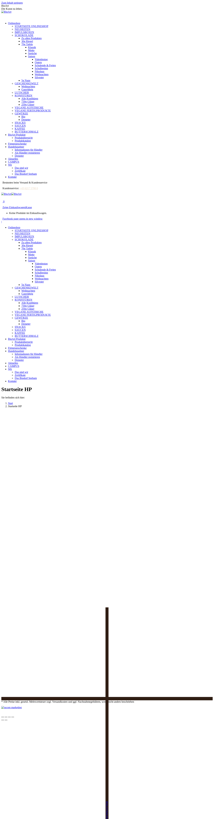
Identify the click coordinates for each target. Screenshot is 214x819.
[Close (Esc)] (2, 717)
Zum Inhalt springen (12, 2)
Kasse (29, 207)
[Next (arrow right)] (6, 720)
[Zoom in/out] (12, 717)
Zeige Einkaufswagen (14, 207)
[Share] (6, 717)
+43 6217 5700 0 (29, 188)
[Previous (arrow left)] (2, 720)
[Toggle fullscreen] (9, 717)
